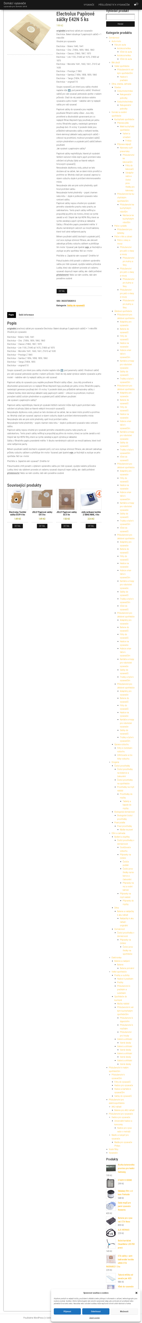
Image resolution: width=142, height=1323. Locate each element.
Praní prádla (119, 822)
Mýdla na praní (126, 829)
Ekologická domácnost (124, 812)
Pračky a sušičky (122, 975)
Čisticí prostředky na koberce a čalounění (125, 773)
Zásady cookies (94, 1318)
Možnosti (124, 1311)
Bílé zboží (116, 62)
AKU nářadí (116, 1106)
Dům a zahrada (118, 833)
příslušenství (62, 275)
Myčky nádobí (123, 1003)
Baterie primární (127, 968)
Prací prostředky (124, 826)
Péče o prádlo (120, 226)
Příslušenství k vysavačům (114, 4)
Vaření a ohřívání (124, 1039)
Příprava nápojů (124, 144)
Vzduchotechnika (125, 91)
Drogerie (115, 762)
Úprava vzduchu (121, 744)
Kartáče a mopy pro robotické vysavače (127, 364)
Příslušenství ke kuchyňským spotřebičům (126, 197)
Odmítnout (96, 1311)
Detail (62, 291)
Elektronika (116, 957)
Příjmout (67, 1311)
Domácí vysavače (15, 3)
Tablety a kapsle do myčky (127, 805)
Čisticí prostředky (122, 765)
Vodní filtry (113, 1149)
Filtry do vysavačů (122, 1082)
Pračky (120, 982)
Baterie (120, 964)
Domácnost (114, 37)
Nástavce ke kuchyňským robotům (128, 219)
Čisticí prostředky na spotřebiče (128, 950)
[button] (136, 1293)
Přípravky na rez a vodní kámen (128, 886)
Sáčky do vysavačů (76, 305)
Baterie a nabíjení (122, 961)
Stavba (117, 87)
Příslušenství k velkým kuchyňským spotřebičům (125, 1011)
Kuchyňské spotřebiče (124, 119)
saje (87, 247)
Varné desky (125, 1042)
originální (60, 30)
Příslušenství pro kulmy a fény (128, 261)
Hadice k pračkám (125, 978)
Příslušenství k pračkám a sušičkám (123, 989)
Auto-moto (116, 41)
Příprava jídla (123, 123)
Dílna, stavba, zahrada (121, 84)
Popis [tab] (11, 314)
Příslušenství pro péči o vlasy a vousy (127, 251)
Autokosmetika (124, 48)
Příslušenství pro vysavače (121, 1113)
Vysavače (89, 4)
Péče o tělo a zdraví (123, 236)
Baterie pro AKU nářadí (124, 1110)
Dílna (116, 907)
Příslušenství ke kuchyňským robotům (127, 208)
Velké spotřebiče (121, 66)
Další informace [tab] (26, 314)
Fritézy (128, 140)
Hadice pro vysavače (123, 1085)
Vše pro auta (120, 44)
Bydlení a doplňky (122, 837)
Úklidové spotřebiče (123, 311)
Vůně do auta (126, 52)
